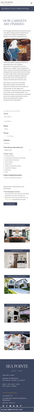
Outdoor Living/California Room (13, 166)
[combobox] (6, 136)
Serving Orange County (10, 392)
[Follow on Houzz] (17, 405)
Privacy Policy (8, 199)
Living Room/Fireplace (10, 168)
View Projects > (17, 245)
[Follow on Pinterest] (20, 405)
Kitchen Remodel (9, 155)
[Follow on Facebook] (6, 405)
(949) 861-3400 (8, 375)
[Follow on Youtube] (10, 405)
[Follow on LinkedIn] (13, 405)
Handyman (8, 170)
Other (6, 172)
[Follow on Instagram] (3, 405)
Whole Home (8, 164)
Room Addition (9, 162)
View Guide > (17, 352)
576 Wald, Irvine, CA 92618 (14, 380)
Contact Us (10, 204)
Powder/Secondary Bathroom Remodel (15, 158)
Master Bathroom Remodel (12, 160)
